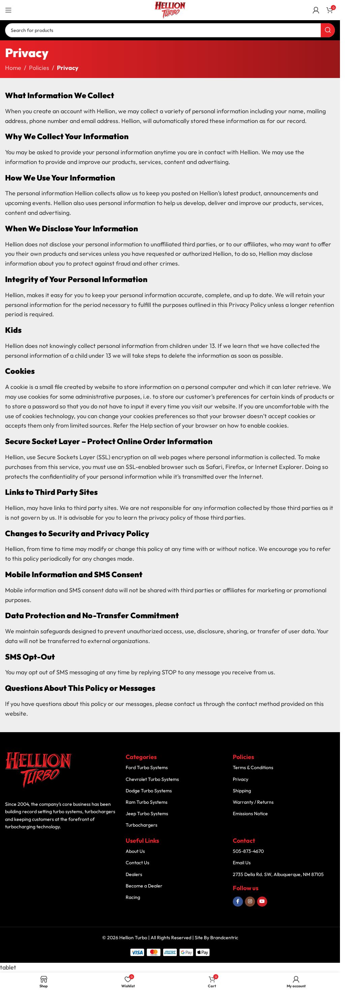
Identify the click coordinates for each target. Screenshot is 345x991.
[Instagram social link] (250, 902)
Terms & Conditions (253, 767)
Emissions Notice (250, 813)
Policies (39, 68)
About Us (135, 851)
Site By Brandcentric (216, 938)
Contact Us (137, 863)
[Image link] (38, 770)
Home (13, 68)
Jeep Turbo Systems (147, 813)
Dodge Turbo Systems (149, 791)
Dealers (134, 874)
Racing (133, 897)
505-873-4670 (248, 851)
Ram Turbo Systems (146, 802)
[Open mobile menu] (8, 10)
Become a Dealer (144, 886)
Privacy (240, 779)
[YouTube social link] (262, 902)
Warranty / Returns (253, 802)
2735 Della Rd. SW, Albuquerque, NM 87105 (278, 874)
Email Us (242, 863)
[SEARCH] (328, 30)
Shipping (242, 791)
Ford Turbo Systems (147, 767)
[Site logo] (170, 9)
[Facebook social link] (238, 902)
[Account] (316, 10)
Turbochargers (141, 825)
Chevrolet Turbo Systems (152, 779)
